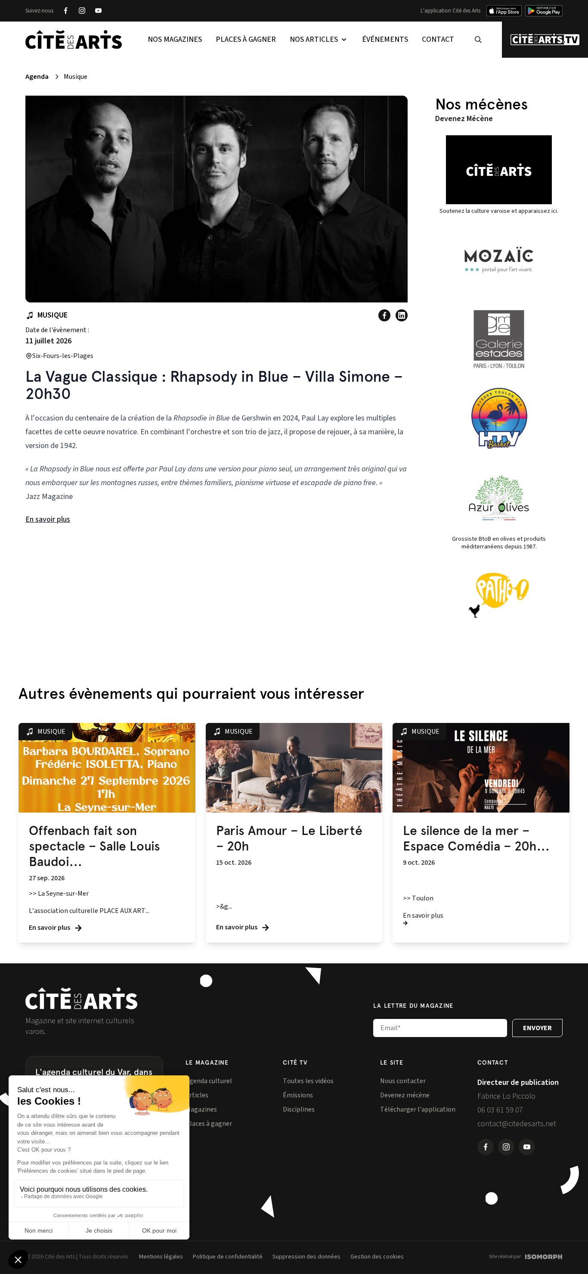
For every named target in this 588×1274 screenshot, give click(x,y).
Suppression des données (306, 1256)
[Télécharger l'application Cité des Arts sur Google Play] (544, 10)
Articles (197, 1095)
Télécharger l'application (417, 1109)
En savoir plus (47, 519)
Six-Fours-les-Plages (62, 356)
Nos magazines (175, 39)
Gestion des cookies (377, 1256)
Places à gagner (246, 39)
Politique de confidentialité (228, 1256)
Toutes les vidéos (308, 1081)
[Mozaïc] (499, 259)
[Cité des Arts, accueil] (81, 998)
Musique (52, 315)
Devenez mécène (405, 1095)
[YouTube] (98, 11)
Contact (438, 39)
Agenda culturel (209, 1081)
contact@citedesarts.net (516, 1123)
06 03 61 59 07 (500, 1110)
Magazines (201, 1109)
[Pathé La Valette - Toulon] (499, 595)
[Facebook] (65, 11)
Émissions (298, 1095)
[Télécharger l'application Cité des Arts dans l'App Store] (504, 10)
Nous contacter (403, 1081)
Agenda (37, 76)
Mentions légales (161, 1256)
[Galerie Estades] (499, 339)
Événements (385, 39)
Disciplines (299, 1109)
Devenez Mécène (464, 118)
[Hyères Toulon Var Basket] (499, 418)
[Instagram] (82, 11)
